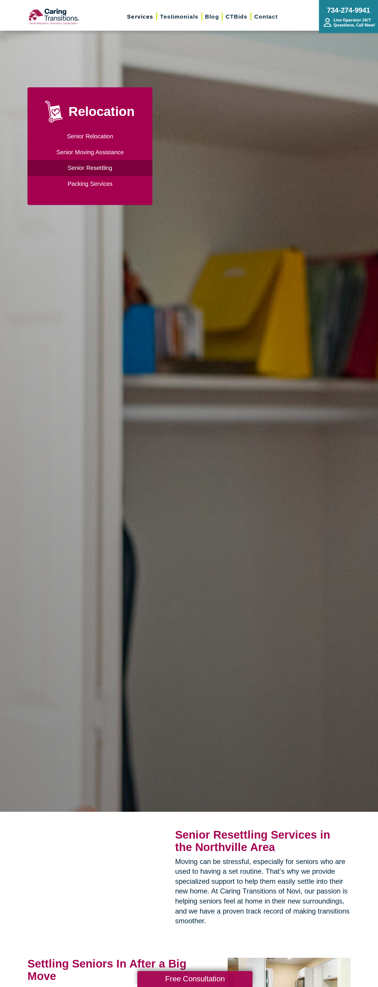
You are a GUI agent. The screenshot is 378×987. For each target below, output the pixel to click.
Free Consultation (195, 978)
